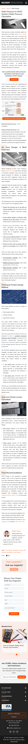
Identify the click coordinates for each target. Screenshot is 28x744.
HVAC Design (15, 8)
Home (3, 8)
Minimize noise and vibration (11, 225)
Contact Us (14, 79)
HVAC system (22, 34)
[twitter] (9, 555)
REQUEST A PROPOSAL (14, 713)
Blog (8, 8)
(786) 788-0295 (19, 522)
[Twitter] (14, 731)
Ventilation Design (18, 550)
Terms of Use (14, 741)
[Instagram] (17, 731)
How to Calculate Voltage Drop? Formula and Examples (13, 646)
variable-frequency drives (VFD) (10, 495)
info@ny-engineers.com (14, 728)
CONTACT (13, 717)
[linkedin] (7, 555)
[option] (14, 640)
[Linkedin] (10, 731)
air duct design (17, 552)
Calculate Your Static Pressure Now (14, 118)
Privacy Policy (20, 739)
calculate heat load (10, 171)
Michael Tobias (16, 531)
